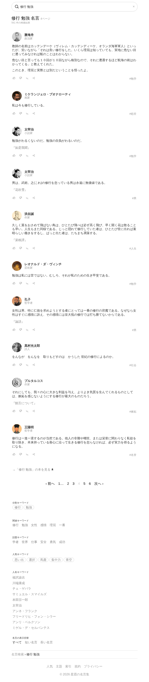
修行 (18, 507)
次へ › (98, 484)
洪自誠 (29, 213)
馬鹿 (43, 559)
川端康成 (18, 583)
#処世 (132, 113)
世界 (25, 542)
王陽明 (29, 427)
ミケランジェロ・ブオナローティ (47, 94)
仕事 (34, 542)
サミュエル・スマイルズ (29, 594)
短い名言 (31, 642)
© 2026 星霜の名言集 (74, 674)
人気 (50, 666)
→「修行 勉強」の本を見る (31, 469)
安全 (43, 542)
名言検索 (17, 654)
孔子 (27, 299)
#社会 (132, 365)
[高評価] (14, 78)
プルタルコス (33, 380)
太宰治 (29, 129)
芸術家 (28, 267)
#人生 (132, 248)
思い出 (19, 559)
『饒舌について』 (24, 403)
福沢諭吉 (18, 577)
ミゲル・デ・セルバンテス (31, 627)
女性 (34, 525)
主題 (59, 666)
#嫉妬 (132, 411)
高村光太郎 (32, 345)
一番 (62, 525)
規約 (77, 666)
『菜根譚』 (20, 240)
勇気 (53, 542)
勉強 (29, 507)
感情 (43, 525)
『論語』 (18, 321)
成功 (62, 542)
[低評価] (20, 78)
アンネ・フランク (24, 611)
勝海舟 (29, 34)
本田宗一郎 (20, 599)
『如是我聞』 (21, 147)
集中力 (56, 559)
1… (61, 484)
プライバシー (93, 666)
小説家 (28, 133)
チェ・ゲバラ (21, 588)
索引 (68, 666)
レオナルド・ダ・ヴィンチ (43, 264)
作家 (27, 217)
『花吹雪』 (20, 189)
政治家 (28, 38)
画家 (27, 97)
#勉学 (132, 78)
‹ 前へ (50, 484)
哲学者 (28, 302)
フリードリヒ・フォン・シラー (34, 616)
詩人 (27, 349)
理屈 (53, 525)
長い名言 (46, 642)
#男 (134, 198)
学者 (15, 542)
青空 (69, 559)
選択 (32, 559)
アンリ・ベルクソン (26, 622)
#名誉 (132, 454)
